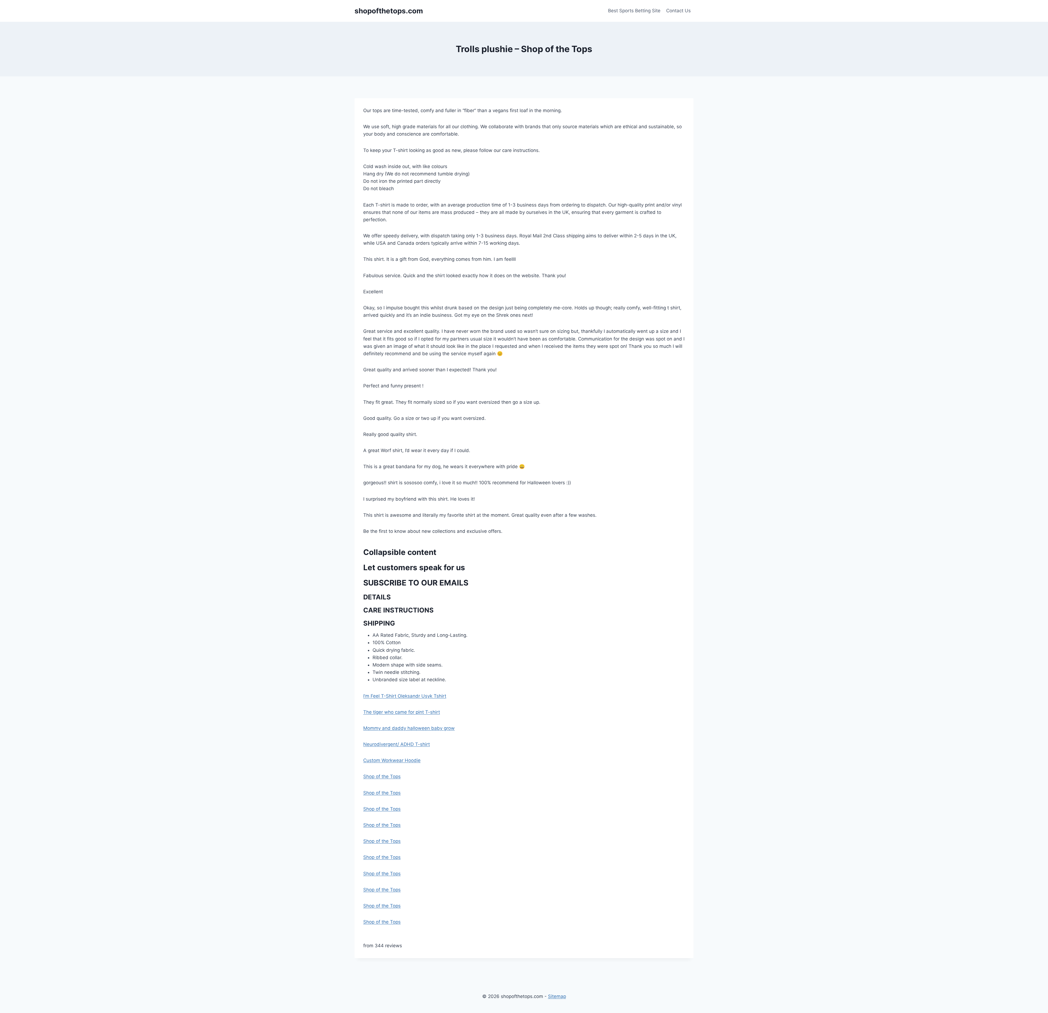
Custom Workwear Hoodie (392, 760)
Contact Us (678, 10)
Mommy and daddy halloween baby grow (409, 728)
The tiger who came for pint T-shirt (401, 712)
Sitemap (557, 996)
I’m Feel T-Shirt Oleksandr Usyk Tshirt (404, 696)
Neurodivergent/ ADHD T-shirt (396, 744)
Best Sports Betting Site (634, 10)
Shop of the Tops (382, 776)
